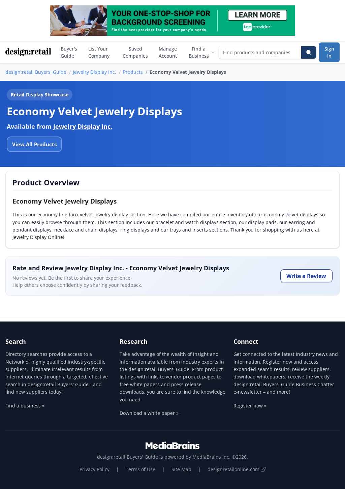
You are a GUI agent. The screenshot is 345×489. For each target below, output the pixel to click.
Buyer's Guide (69, 52)
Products (133, 72)
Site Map (181, 469)
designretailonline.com (234, 469)
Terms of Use (140, 469)
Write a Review (306, 276)
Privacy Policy (94, 469)
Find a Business (199, 52)
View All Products (34, 144)
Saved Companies (135, 52)
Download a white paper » (149, 413)
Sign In (329, 52)
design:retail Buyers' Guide (35, 72)
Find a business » (24, 405)
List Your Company (98, 52)
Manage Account (168, 52)
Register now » (249, 405)
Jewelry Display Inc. (94, 72)
